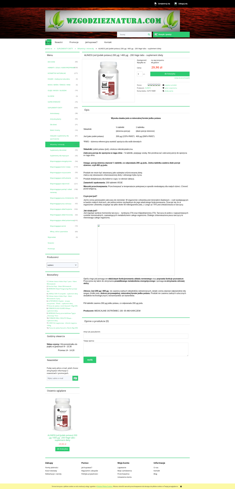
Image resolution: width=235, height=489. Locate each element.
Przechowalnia (123, 474)
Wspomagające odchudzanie (60, 178)
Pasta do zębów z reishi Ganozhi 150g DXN (62, 306)
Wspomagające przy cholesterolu (62, 198)
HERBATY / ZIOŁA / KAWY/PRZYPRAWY (61, 67)
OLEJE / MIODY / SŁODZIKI (57, 90)
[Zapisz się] (75, 378)
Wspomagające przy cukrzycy (60, 204)
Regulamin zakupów (89, 471)
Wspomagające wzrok (58, 226)
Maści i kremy (55, 130)
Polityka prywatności (89, 474)
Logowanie (122, 467)
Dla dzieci (53, 124)
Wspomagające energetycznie (61, 161)
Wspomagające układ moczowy (61, 215)
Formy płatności (51, 467)
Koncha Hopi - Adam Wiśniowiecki (59, 286)
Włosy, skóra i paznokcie (59, 231)
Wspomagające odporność (59, 184)
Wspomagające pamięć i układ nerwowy (61, 190)
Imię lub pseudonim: (91, 332)
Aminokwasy (54, 113)
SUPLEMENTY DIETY (55, 108)
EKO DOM (51, 62)
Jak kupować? (86, 467)
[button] (169, 85)
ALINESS (148, 88)
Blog (155, 474)
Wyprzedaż (52, 237)
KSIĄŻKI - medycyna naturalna (59, 79)
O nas (156, 467)
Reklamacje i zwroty (53, 474)
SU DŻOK (51, 96)
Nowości (51, 243)
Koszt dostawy (51, 471)
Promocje (51, 249)
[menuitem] (58, 42)
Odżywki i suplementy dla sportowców (59, 137)
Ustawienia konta (125, 477)
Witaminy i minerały (57, 144)
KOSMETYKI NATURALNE (57, 73)
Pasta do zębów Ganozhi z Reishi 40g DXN (63, 328)
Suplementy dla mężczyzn (59, 156)
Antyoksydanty (55, 119)
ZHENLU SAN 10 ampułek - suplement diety (63, 294)
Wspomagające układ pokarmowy (62, 220)
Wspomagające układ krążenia (61, 209)
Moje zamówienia (125, 471)
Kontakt (157, 471)
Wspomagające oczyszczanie (60, 172)
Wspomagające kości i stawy (60, 167)
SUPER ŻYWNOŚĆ (54, 102)
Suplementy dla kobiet (58, 150)
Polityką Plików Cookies (104, 486)
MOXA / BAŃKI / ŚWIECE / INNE (59, 85)
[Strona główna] (112, 20)
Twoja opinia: (88, 341)
